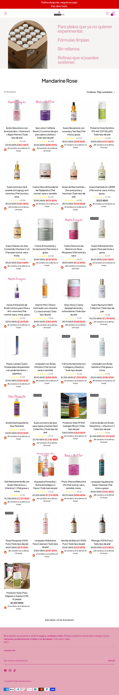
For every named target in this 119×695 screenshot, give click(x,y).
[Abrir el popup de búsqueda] (107, 13)
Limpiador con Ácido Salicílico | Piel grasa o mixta (102, 367)
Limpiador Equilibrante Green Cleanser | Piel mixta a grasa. (102, 485)
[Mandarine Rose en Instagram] (10, 671)
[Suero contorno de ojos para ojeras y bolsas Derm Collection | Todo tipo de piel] (45, 406)
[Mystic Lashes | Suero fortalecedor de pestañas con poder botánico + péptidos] (17, 347)
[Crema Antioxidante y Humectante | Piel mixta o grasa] (45, 229)
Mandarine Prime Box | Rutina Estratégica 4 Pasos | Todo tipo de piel (45, 485)
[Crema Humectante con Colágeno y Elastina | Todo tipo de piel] (74, 347)
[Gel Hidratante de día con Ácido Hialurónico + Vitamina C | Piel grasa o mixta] (17, 465)
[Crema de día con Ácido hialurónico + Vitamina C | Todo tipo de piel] (102, 406)
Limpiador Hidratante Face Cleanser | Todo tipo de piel (45, 543)
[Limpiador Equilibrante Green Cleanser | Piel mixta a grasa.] (102, 465)
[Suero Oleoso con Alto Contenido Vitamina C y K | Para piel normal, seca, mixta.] (17, 229)
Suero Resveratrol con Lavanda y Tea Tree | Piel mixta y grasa (73, 131)
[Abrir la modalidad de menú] (5, 13)
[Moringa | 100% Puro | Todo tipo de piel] (102, 524)
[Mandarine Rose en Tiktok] (15, 671)
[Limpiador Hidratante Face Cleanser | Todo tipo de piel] (45, 524)
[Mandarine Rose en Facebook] (5, 671)
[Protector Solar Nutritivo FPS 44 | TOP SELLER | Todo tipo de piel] (102, 111)
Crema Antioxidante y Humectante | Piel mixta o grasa (45, 249)
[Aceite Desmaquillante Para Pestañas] (17, 406)
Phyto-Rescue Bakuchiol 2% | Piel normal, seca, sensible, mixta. (73, 484)
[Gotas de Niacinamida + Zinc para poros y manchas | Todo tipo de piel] (74, 170)
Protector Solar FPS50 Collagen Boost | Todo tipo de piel (74, 426)
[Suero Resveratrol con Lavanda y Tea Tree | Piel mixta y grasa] (74, 111)
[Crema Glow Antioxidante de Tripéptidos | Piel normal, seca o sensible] (45, 170)
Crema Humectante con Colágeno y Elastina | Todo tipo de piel (74, 367)
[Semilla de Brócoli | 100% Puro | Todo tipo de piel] (74, 524)
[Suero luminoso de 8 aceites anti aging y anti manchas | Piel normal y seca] (17, 170)
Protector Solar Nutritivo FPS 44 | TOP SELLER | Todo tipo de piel (102, 131)
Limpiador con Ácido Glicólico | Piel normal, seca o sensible (45, 367)
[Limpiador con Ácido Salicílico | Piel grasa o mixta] (102, 347)
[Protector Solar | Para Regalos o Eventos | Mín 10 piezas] (17, 576)
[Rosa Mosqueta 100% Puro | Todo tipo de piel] (17, 524)
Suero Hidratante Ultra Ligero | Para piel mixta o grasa (102, 249)
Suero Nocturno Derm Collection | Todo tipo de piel (102, 308)
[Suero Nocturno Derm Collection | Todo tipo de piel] (102, 288)
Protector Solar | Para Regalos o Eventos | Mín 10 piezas (17, 596)
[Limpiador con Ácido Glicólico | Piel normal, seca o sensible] (45, 347)
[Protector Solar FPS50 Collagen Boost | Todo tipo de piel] (74, 406)
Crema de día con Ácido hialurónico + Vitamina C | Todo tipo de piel (102, 426)
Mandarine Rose (25, 681)
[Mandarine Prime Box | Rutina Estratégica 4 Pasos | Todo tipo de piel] (45, 465)
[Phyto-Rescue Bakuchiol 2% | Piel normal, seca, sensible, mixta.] (74, 465)
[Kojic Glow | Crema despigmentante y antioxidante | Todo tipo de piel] (74, 288)
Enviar (111, 661)
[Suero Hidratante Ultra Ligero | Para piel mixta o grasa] (102, 229)
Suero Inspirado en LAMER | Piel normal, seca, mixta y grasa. (102, 190)
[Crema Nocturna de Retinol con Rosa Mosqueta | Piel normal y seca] (74, 229)
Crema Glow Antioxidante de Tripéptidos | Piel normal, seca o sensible (45, 190)
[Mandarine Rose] (59, 13)
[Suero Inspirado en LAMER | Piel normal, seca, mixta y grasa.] (102, 170)
